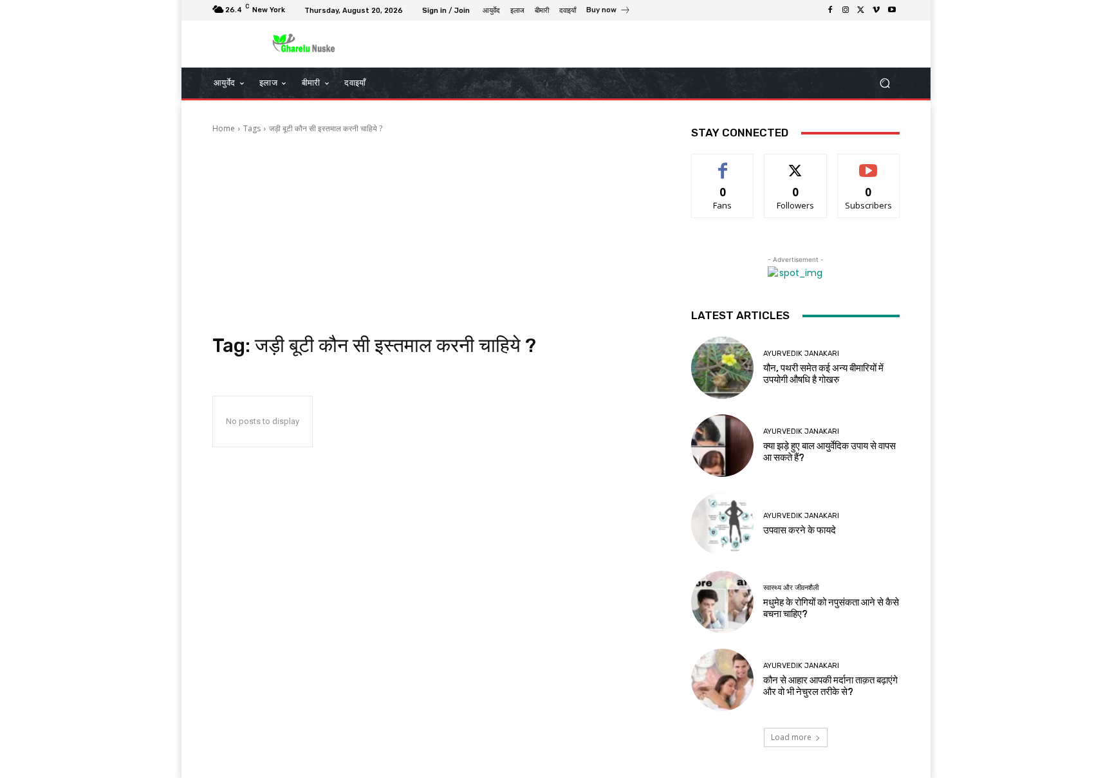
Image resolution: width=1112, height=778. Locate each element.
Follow (796, 164)
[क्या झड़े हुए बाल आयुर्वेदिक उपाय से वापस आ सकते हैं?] (722, 445)
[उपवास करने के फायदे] (722, 523)
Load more (791, 737)
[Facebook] (830, 10)
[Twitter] (861, 10)
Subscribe (869, 164)
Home (223, 128)
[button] (884, 83)
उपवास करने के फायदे (799, 530)
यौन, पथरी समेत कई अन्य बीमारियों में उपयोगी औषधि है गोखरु (823, 373)
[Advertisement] (436, 234)
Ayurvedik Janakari (801, 353)
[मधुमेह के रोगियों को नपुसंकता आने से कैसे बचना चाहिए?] (722, 602)
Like (723, 164)
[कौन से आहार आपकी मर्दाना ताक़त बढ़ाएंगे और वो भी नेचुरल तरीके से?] (722, 680)
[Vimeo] (876, 10)
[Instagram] (845, 10)
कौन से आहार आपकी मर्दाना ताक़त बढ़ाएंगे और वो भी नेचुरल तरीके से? (830, 686)
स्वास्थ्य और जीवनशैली (791, 587)
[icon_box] (608, 12)
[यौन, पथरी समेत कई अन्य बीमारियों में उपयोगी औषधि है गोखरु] (722, 368)
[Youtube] (892, 10)
